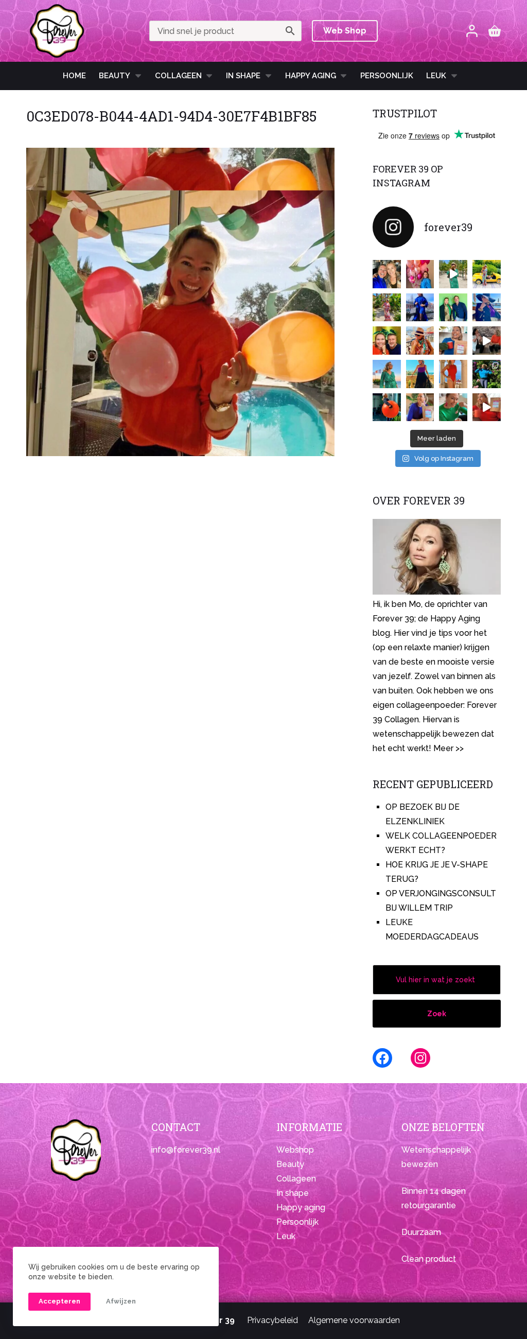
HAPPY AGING (310, 75)
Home (74, 75)
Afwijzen (121, 1301)
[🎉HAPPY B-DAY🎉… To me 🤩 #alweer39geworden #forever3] (420, 274)
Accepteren (59, 1301)
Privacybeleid (272, 1320)
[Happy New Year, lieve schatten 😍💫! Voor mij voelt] (387, 374)
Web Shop (344, 31)
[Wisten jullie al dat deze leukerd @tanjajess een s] (387, 274)
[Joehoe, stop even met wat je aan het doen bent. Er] (486, 340)
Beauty (114, 75)
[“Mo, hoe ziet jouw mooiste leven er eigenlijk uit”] (420, 340)
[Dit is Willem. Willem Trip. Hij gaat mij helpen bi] (453, 307)
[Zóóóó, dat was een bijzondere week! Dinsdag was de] (453, 407)
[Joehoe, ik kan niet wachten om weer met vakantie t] (453, 374)
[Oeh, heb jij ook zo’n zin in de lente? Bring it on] (420, 307)
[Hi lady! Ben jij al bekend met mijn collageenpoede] (453, 340)
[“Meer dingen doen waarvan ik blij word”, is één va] (387, 307)
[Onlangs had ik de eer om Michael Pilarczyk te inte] (387, 340)
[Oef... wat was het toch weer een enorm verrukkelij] (420, 374)
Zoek (436, 1014)
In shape (243, 75)
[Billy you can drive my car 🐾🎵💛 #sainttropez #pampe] (486, 274)
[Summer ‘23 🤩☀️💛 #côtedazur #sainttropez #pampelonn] (453, 274)
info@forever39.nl (185, 1150)
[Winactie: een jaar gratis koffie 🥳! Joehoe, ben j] (486, 374)
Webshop (295, 1150)
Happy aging (300, 1207)
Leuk (436, 75)
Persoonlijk (386, 75)
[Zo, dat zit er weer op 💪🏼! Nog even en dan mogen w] (387, 407)
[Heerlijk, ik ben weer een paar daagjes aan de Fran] (486, 307)
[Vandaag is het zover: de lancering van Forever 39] (486, 407)
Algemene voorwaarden (354, 1320)
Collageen (178, 75)
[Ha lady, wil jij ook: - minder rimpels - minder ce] (420, 407)
